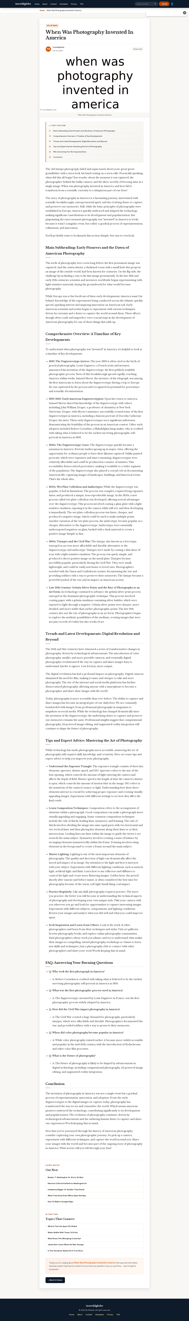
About (45, 4)
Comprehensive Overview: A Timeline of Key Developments (77, 136)
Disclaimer (64, 4)
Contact (53, 4)
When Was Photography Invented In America (94, 1263)
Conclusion (57, 157)
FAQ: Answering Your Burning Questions (69, 152)
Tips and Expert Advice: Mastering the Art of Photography (77, 146)
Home (37, 4)
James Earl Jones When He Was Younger (66, 1244)
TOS (81, 4)
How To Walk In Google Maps (60, 1201)
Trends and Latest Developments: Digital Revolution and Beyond (80, 141)
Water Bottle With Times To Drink (63, 1232)
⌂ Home (164, 4)
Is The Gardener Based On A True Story (65, 1250)
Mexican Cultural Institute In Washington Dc (67, 1183)
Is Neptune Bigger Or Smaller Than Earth (66, 1189)
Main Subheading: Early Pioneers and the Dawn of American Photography (84, 131)
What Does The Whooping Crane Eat (64, 1238)
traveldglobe (23, 3)
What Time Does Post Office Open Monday (67, 1195)
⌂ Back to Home (55, 1280)
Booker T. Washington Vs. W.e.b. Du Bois (65, 1177)
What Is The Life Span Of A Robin (62, 1226)
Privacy (74, 4)
